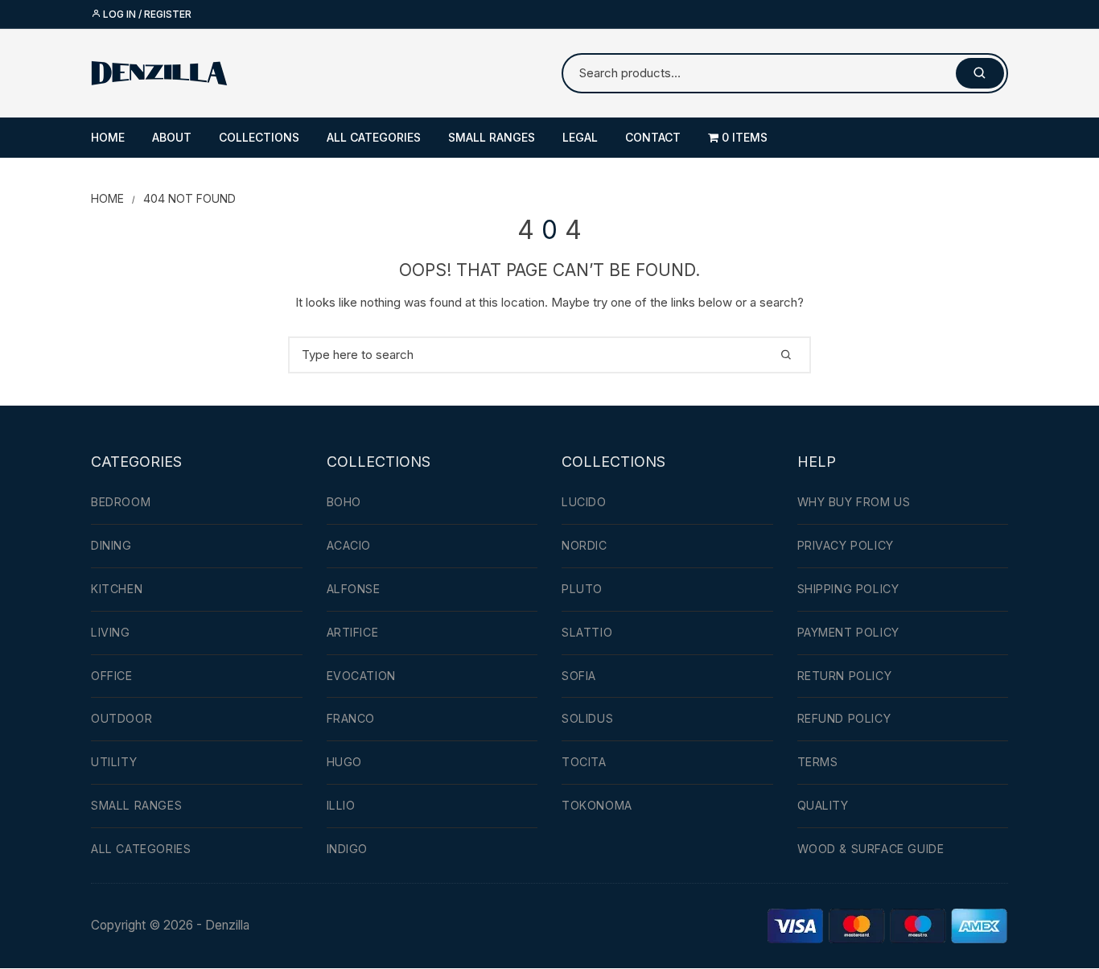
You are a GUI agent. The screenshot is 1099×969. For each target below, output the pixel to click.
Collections (259, 137)
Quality (823, 805)
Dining (111, 545)
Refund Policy (844, 718)
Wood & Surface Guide (871, 849)
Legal (580, 137)
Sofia (579, 675)
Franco (351, 718)
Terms (817, 762)
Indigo (347, 849)
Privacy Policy (845, 545)
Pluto (582, 589)
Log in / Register (146, 14)
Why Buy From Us (854, 502)
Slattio (587, 632)
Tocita (584, 762)
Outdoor (121, 718)
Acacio (349, 545)
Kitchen (116, 589)
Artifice (353, 632)
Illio (341, 805)
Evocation (361, 675)
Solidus (587, 718)
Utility (114, 762)
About (171, 137)
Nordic (584, 545)
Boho (344, 502)
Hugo (344, 762)
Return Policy (844, 675)
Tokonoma (597, 805)
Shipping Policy (848, 589)
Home (108, 137)
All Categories (374, 137)
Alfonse (354, 589)
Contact (653, 137)
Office (112, 675)
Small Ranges (491, 137)
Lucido (584, 502)
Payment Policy (848, 632)
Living (110, 632)
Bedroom (120, 502)
